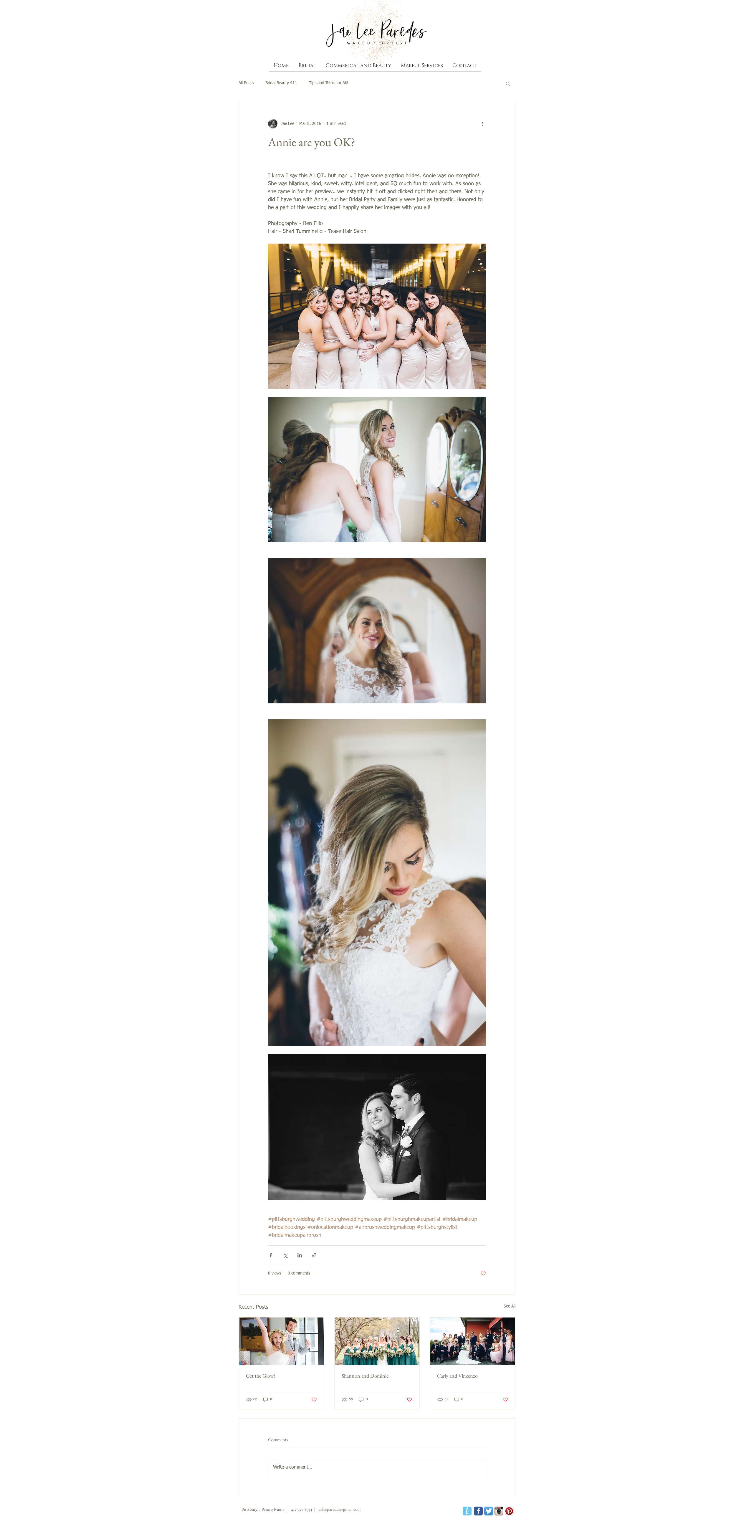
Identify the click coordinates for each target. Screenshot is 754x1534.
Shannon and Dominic (365, 1375)
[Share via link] (314, 1255)
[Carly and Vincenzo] (472, 1341)
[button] (508, 83)
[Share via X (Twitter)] (285, 1255)
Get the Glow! (260, 1375)
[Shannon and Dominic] (377, 1341)
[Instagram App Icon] (499, 1511)
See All (509, 1306)
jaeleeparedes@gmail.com (339, 1509)
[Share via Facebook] (271, 1255)
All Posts (246, 83)
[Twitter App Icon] (488, 1511)
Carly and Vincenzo (457, 1375)
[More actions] (482, 123)
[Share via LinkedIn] (299, 1255)
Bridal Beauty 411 (281, 83)
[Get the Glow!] (281, 1341)
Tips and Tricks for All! (328, 83)
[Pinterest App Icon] (509, 1511)
